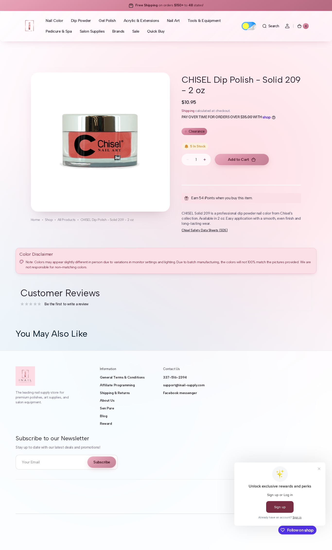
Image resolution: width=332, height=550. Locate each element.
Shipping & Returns (115, 393)
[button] (270, 26)
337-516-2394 (175, 377)
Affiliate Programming (117, 385)
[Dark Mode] (249, 26)
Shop (49, 220)
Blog (103, 416)
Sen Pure (107, 408)
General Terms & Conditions (122, 377)
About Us (107, 400)
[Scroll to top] (321, 539)
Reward (106, 424)
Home (35, 220)
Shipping (188, 111)
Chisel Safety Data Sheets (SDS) (204, 230)
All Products (67, 220)
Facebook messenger (180, 393)
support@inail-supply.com (183, 385)
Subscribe (101, 462)
